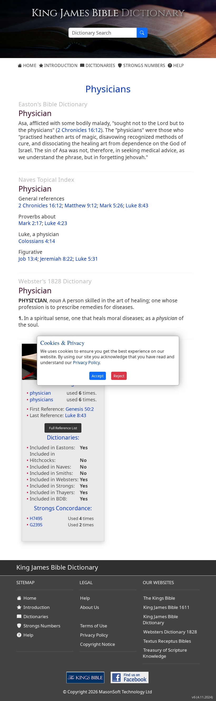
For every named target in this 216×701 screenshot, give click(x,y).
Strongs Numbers (143, 65)
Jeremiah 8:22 (56, 258)
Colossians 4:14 (36, 241)
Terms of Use (93, 626)
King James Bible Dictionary (160, 619)
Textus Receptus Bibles (167, 641)
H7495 (36, 518)
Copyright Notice (97, 644)
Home (29, 65)
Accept (98, 375)
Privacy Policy (94, 635)
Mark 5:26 (111, 205)
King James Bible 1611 (166, 607)
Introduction (60, 65)
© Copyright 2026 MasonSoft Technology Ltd (107, 692)
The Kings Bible (159, 598)
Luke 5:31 (86, 258)
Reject (119, 375)
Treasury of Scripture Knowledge (165, 653)
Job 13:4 (27, 258)
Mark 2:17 (30, 223)
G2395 (36, 525)
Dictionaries (99, 65)
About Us (89, 607)
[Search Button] (142, 33)
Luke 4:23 (56, 223)
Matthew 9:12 (81, 205)
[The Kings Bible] (86, 677)
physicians (41, 399)
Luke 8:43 (137, 205)
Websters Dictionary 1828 (170, 632)
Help (178, 65)
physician (40, 393)
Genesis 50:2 (80, 409)
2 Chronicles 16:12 (79, 130)
